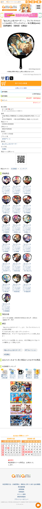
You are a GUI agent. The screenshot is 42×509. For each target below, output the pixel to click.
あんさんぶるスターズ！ (9, 144)
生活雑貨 (14, 169)
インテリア (23, 169)
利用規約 (21, 492)
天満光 (4, 149)
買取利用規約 (21, 497)
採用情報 (21, 489)
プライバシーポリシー (21, 499)
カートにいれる (21, 83)
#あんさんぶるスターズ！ (13, 350)
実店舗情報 (21, 487)
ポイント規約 (21, 494)
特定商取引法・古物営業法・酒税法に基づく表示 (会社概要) (21, 484)
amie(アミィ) (6, 139)
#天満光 (6, 354)
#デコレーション (30, 350)
